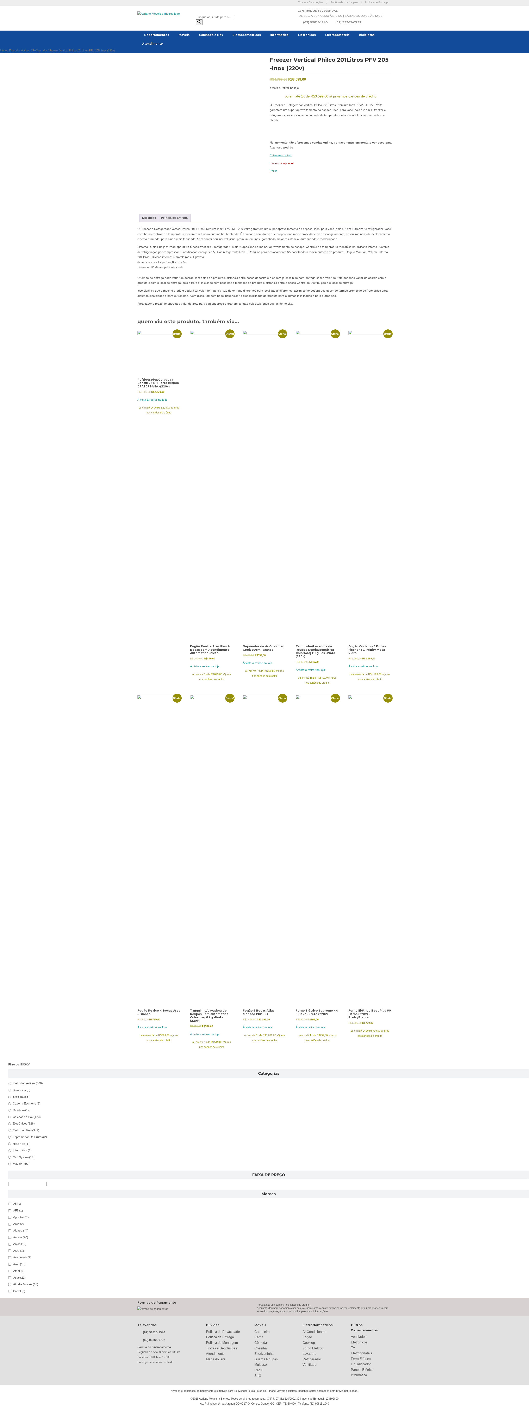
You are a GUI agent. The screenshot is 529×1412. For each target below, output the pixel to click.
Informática (279, 35)
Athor (19, 1270)
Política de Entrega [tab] (174, 217)
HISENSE (21, 1143)
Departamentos (156, 35)
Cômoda (260, 1342)
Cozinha (260, 1348)
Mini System (24, 1157)
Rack (258, 1370)
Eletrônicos (307, 35)
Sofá (257, 1376)
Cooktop (309, 1342)
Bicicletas (366, 35)
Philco (274, 170)
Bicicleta (21, 1096)
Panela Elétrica (362, 1370)
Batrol (19, 1291)
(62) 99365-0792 (348, 22)
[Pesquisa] (199, 22)
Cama (258, 1337)
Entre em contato (281, 155)
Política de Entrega (376, 2)
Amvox (20, 1237)
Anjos (19, 1244)
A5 (17, 1203)
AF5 (18, 1210)
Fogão (307, 1337)
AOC (19, 1250)
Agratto (21, 1217)
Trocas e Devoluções (310, 2)
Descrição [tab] (149, 217)
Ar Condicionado (315, 1332)
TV (353, 1347)
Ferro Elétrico (361, 1359)
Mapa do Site (215, 1359)
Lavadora (309, 1353)
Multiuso (260, 1364)
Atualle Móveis (25, 1284)
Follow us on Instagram (290, 3)
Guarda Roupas (266, 1359)
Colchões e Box (211, 35)
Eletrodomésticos (247, 35)
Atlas (19, 1277)
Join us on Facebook (284, 3)
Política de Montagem (344, 2)
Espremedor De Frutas (30, 1137)
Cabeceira (262, 1332)
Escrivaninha (264, 1353)
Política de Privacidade (223, 1332)
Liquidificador (361, 1364)
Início (3, 50)
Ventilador (310, 1364)
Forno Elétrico (313, 1348)
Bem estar (21, 1090)
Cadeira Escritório (26, 1103)
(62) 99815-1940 (315, 22)
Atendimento (152, 43)
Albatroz (20, 1230)
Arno (19, 1264)
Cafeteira (22, 1110)
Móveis (184, 35)
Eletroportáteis (337, 35)
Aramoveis (22, 1257)
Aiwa (18, 1224)
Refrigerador (39, 50)
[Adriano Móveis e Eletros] (158, 13)
